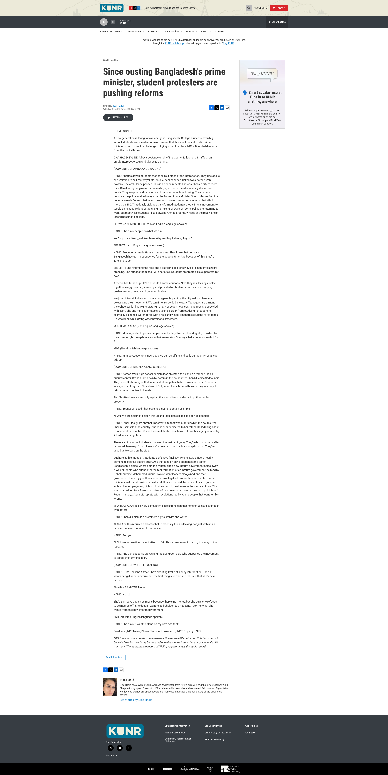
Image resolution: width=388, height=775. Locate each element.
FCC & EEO (250, 733)
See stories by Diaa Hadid (136, 700)
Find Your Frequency (214, 739)
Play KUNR (228, 43)
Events (190, 31)
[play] (103, 22)
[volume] (112, 22)
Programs (134, 31)
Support (220, 31)
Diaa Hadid (118, 106)
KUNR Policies (251, 726)
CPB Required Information (177, 726)
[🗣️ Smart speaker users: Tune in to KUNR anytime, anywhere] (262, 73)
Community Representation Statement (178, 740)
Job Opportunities (213, 726)
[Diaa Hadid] (110, 687)
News (118, 31)
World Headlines (111, 60)
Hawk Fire (106, 31)
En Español (172, 31)
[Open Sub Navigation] (124, 31)
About (205, 31)
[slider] (117, 22)
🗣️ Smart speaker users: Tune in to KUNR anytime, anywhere (262, 97)
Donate (280, 8)
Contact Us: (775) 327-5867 (218, 733)
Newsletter (261, 8)
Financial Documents (175, 733)
